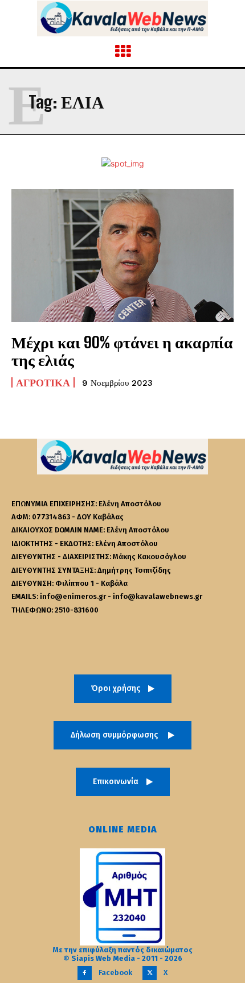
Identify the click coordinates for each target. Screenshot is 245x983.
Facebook (115, 972)
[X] (149, 973)
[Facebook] (84, 973)
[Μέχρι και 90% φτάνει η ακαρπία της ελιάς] (122, 255)
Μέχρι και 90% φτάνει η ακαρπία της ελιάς (122, 350)
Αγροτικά (43, 382)
